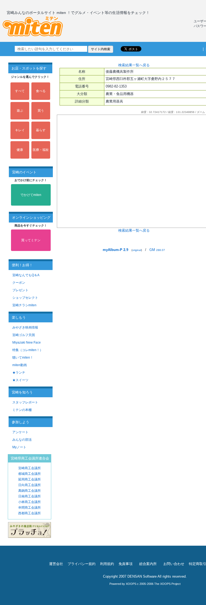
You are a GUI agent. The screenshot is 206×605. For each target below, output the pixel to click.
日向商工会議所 (29, 485)
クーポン (18, 283)
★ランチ (18, 372)
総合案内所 (148, 564)
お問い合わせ (173, 564)
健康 (20, 150)
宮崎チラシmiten (24, 305)
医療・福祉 (41, 150)
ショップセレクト (25, 298)
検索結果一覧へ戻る (134, 65)
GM (157, 250)
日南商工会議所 (29, 496)
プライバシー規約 (81, 564)
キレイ (20, 130)
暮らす (41, 130)
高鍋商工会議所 (29, 491)
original (136, 250)
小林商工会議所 (29, 502)
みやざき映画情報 (25, 327)
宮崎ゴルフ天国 (23, 335)
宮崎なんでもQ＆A (25, 275)
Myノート (19, 447)
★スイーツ (20, 380)
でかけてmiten (30, 195)
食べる (41, 91)
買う (41, 110)
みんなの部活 (22, 440)
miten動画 (19, 365)
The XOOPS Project (167, 583)
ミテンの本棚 (22, 410)
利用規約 (107, 564)
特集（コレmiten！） (27, 350)
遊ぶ (20, 110)
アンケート (20, 432)
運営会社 (56, 564)
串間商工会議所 (29, 507)
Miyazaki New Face (26, 342)
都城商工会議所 (29, 474)
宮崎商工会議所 (29, 468)
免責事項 (126, 564)
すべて (20, 91)
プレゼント (20, 290)
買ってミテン (31, 240)
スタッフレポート (25, 402)
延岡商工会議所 (29, 479)
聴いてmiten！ (22, 357)
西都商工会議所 (29, 513)
